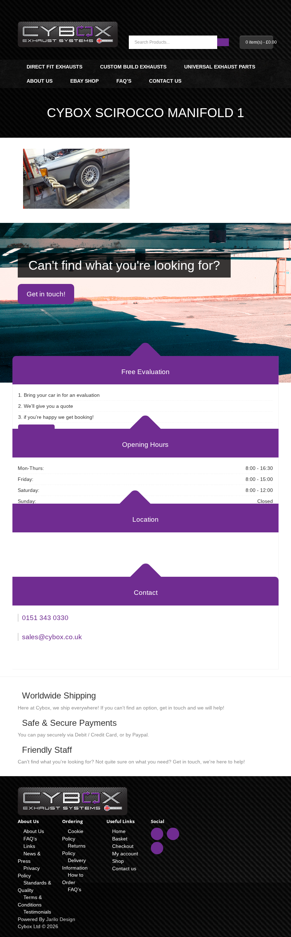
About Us (40, 81)
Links (29, 846)
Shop (118, 861)
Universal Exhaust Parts (219, 67)
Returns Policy (74, 849)
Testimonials (37, 912)
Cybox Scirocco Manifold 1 (145, 112)
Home (119, 831)
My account (125, 853)
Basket (119, 839)
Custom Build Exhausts (133, 67)
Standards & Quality (34, 886)
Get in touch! (46, 294)
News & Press (29, 857)
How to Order (72, 878)
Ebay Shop (84, 81)
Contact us (165, 81)
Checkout (122, 846)
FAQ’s (123, 81)
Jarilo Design (60, 919)
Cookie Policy (72, 835)
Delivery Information (75, 864)
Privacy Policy (29, 871)
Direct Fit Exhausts (54, 67)
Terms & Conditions (30, 901)
